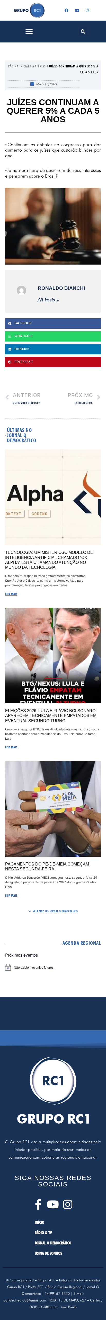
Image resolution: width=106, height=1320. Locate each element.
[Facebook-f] (38, 1204)
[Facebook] (66, 10)
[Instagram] (87, 10)
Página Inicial (18, 66)
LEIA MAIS (11, 594)
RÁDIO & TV (43, 1232)
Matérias (39, 66)
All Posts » (48, 299)
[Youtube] (77, 10)
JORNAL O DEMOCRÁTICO (53, 1242)
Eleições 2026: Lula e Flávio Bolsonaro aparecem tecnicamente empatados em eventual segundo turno (50, 716)
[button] (29, 31)
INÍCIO (39, 1222)
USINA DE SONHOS (48, 1253)
